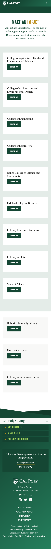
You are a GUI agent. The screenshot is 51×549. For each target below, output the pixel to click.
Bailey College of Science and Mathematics (23, 174)
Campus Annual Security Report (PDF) (24, 533)
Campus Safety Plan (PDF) (13, 536)
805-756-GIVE (25, 466)
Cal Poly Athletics (17, 257)
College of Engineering (20, 118)
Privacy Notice (16, 526)
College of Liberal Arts (19, 145)
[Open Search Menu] (47, 3)
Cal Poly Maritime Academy (23, 230)
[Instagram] (20, 500)
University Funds (16, 350)
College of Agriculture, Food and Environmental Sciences (25, 60)
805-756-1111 (25, 494)
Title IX (36, 529)
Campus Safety (24, 520)
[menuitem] (20, 500)
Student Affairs (15, 284)
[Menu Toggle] (47, 421)
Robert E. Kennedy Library (22, 323)
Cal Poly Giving (14, 420)
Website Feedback (31, 526)
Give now (14, 67)
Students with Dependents (35, 536)
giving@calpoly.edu (25, 462)
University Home (24, 507)
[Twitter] (25, 500)
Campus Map (24, 516)
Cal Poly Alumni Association (23, 377)
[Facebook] (30, 500)
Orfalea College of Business (22, 203)
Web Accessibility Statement (21, 529)
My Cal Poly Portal (24, 511)
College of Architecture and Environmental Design (22, 90)
